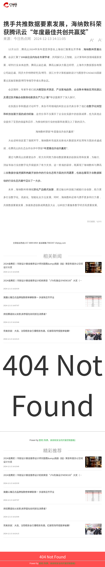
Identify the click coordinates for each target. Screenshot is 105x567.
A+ (91, 40)
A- (100, 40)
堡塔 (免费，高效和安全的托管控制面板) (57, 440)
